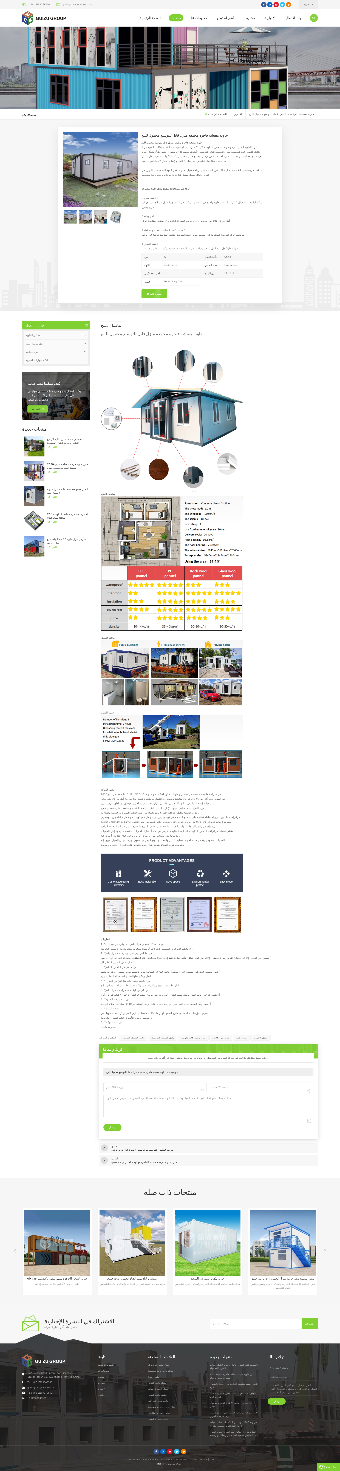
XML (212, 1459)
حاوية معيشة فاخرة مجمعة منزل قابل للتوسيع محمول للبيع (136, 1072)
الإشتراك (309, 1323)
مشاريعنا (249, 18)
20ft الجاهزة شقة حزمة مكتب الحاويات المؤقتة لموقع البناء (67, 516)
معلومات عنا (199, 18)
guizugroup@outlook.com (77, 4)
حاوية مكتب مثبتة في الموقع (57, 1278)
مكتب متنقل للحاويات (158, 1401)
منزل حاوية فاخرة (220, 1037)
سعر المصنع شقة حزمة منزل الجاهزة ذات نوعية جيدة (132, 1278)
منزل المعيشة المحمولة (162, 1037)
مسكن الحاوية (33, 335)
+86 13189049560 (39, 4)
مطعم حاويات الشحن (158, 1419)
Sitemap (202, 1459)
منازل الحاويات (260, 1037)
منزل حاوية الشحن (157, 1383)
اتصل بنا (36, 408)
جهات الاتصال (294, 18)
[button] (325, 1251)
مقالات (101, 1395)
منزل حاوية (241, 1037)
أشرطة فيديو (225, 18)
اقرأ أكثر (51, 446)
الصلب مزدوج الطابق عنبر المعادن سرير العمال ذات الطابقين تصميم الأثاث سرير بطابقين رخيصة (234, 1433)
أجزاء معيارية (32, 352)
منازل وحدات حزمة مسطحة (161, 1407)
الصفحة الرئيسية (151, 18)
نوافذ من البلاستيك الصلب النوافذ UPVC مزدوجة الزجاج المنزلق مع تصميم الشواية (233, 1424)
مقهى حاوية (153, 1377)
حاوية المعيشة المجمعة (133, 1037)
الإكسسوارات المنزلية (37, 360)
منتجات (176, 18)
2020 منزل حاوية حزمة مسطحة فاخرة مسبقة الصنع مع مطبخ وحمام (67, 466)
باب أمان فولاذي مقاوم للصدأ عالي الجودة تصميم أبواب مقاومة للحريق (234, 1414)
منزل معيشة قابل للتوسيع (193, 1037)
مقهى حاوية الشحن (157, 1395)
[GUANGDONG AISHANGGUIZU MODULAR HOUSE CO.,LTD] (44, 18)
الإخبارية (270, 18)
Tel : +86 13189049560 (39, 1382)
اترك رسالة (331, 1467)
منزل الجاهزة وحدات (158, 1389)
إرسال (277, 1401)
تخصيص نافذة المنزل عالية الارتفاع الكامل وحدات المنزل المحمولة (64, 441)
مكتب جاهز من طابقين (159, 1413)
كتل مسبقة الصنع (34, 343)
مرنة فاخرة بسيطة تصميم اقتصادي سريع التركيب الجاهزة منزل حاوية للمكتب (284, 1278)
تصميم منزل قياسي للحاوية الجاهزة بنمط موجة (207, 1278)
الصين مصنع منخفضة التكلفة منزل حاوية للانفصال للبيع (67, 491)
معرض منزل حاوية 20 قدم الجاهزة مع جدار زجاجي (66, 541)
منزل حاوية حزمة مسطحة (160, 1371)
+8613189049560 (36, 1398)
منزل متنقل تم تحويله (158, 1364)
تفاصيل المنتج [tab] (111, 325)
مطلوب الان (156, 293)
